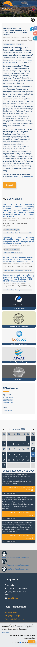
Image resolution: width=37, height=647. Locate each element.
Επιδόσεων (24, 642)
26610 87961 (8, 400)
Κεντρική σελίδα (11, 612)
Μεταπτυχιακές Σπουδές (9, 44)
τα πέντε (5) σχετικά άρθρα (22, 177)
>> (33, 429)
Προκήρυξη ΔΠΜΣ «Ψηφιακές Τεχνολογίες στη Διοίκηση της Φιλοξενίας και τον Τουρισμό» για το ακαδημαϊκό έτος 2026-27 (18, 241)
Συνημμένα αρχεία (12, 230)
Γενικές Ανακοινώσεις (8, 232)
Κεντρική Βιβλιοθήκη (12, 616)
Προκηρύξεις (6, 252)
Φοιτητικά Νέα (19, 44)
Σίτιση (16, 232)
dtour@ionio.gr (8, 410)
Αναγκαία (16, 642)
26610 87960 (8, 397)
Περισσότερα (5, 632)
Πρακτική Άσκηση (19, 270)
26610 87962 (8, 403)
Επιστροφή (9, 185)
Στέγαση (21, 232)
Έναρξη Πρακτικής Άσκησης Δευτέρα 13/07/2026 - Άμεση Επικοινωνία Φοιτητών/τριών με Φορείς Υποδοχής (18, 259)
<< (4, 429)
